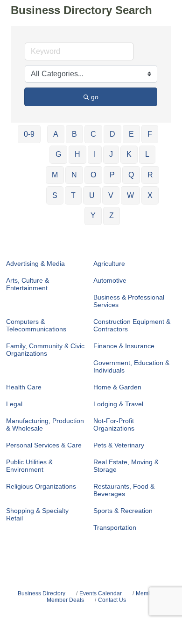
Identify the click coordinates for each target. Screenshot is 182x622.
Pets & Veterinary (118, 445)
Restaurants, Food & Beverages (123, 490)
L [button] (147, 154)
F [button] (149, 134)
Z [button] (111, 216)
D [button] (112, 134)
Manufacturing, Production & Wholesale (45, 424)
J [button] (111, 154)
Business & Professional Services (128, 300)
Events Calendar (100, 593)
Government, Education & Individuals (131, 366)
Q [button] (131, 175)
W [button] (130, 195)
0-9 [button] (29, 134)
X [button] (150, 195)
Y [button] (93, 216)
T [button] (73, 195)
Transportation (114, 527)
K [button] (129, 154)
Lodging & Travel (118, 404)
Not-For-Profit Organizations (113, 424)
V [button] (110, 195)
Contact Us (112, 600)
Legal (14, 404)
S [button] (54, 195)
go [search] (94, 97)
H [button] (77, 154)
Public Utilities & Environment (29, 465)
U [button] (92, 195)
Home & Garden (117, 387)
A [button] (55, 134)
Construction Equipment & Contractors (131, 325)
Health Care (24, 387)
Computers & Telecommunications (36, 325)
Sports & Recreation (123, 510)
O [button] (93, 175)
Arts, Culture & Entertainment (27, 284)
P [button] (112, 175)
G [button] (58, 154)
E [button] (131, 134)
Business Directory (41, 593)
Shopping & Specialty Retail (37, 514)
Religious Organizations (41, 486)
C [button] (93, 134)
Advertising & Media (35, 263)
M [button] (55, 175)
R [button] (150, 175)
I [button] (95, 154)
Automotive (109, 280)
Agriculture (109, 263)
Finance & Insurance (123, 346)
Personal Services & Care (44, 445)
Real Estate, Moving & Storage (126, 465)
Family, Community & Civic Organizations (45, 349)
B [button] (74, 134)
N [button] (74, 175)
